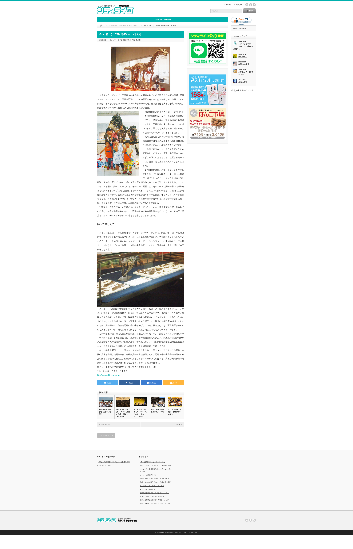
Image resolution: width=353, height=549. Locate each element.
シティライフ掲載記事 (162, 19)
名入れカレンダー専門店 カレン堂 (152, 486)
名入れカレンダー (104, 465)
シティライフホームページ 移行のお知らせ (243, 46)
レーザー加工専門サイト (148, 475)
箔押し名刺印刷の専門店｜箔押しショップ (154, 500)
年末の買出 (242, 82)
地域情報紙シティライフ (174, 533)
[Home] (101, 25)
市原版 (138, 40)
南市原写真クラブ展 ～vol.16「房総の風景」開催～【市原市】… (123, 413)
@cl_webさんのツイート (242, 90)
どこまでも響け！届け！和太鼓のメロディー (174, 412)
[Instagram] (254, 520)
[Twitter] (246, 520)
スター (177, 424)
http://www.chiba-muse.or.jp (109, 375)
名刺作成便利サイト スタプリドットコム (154, 493)
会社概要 (228, 5)
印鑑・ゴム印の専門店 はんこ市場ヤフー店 (154, 478)
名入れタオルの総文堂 (147, 489)
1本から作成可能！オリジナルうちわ (152, 462)
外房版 (132, 40)
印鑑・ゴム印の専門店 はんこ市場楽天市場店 (155, 482)
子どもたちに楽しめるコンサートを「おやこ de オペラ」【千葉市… (140, 413)
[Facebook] (250, 520)
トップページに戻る (106, 435)
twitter (250, 4)
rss (246, 4)
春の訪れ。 (242, 57)
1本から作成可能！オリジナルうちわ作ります (114, 462)
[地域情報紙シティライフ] (115, 13)
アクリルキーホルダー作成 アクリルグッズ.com (156, 465)
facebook (254, 4)
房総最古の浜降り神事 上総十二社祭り (105, 412)
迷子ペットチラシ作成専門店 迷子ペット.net (155, 503)
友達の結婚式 (243, 64)
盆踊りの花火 (105, 424)
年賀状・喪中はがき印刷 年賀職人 (152, 496)
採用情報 (239, 5)
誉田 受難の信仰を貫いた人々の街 (157, 411)
